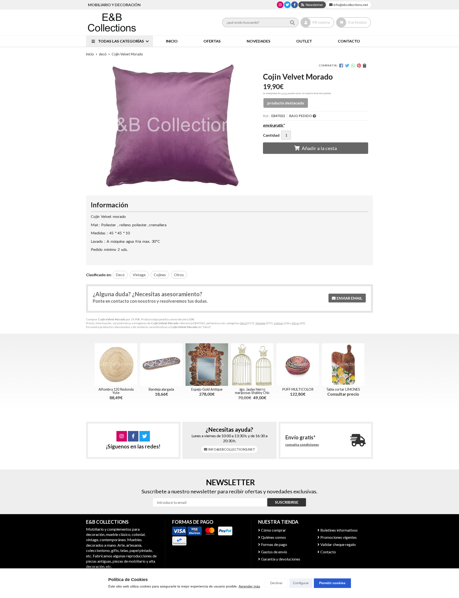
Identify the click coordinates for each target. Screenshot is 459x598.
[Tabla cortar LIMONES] (343, 364)
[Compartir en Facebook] (341, 65)
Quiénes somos (273, 537)
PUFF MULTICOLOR (297, 389)
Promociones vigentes (338, 537)
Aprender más (249, 586)
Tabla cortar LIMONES (343, 389)
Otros (295, 323)
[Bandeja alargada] (161, 364)
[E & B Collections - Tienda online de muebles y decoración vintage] (112, 22)
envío (284, 93)
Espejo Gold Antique (207, 389)
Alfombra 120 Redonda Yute (116, 391)
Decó (243, 323)
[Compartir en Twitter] (347, 65)
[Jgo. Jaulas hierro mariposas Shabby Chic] (252, 364)
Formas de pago (274, 544)
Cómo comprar (273, 530)
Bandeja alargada (161, 389)
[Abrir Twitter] (287, 5)
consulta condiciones (302, 445)
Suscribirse (286, 502)
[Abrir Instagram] (280, 5)
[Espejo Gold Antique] (207, 364)
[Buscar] (292, 22)
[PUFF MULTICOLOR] (297, 364)
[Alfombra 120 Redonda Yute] (116, 364)
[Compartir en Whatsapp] (353, 65)
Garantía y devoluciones (280, 559)
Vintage (260, 323)
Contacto (328, 552)
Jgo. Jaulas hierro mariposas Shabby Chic (252, 391)
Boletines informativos (339, 530)
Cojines (279, 323)
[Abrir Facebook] (294, 5)
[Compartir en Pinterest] (359, 65)
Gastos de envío (274, 552)
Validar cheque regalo (338, 544)
